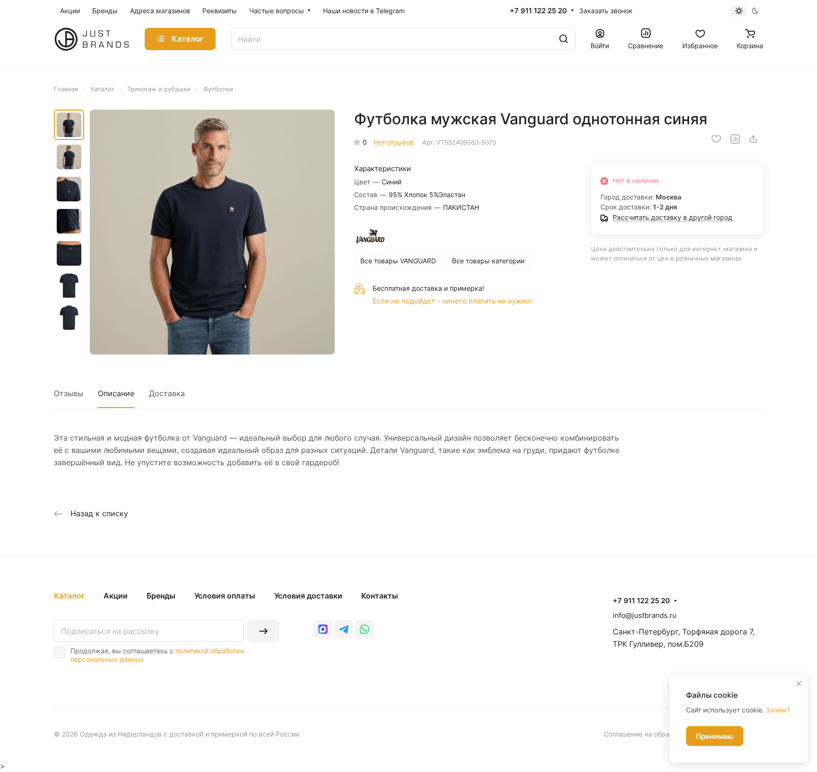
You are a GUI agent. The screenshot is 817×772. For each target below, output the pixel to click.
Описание (116, 393)
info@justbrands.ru (645, 615)
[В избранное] (716, 139)
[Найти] (563, 39)
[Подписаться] (263, 631)
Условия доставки (308, 595)
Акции (116, 595)
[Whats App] (364, 629)
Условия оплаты (224, 595)
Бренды (161, 595)
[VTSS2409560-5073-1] (212, 232)
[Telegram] (343, 629)
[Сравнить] (735, 139)
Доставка (167, 393)
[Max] (322, 629)
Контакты (379, 595)
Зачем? (778, 710)
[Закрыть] (799, 683)
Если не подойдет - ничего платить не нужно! (452, 300)
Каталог (69, 595)
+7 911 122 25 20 (538, 11)
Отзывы (68, 393)
